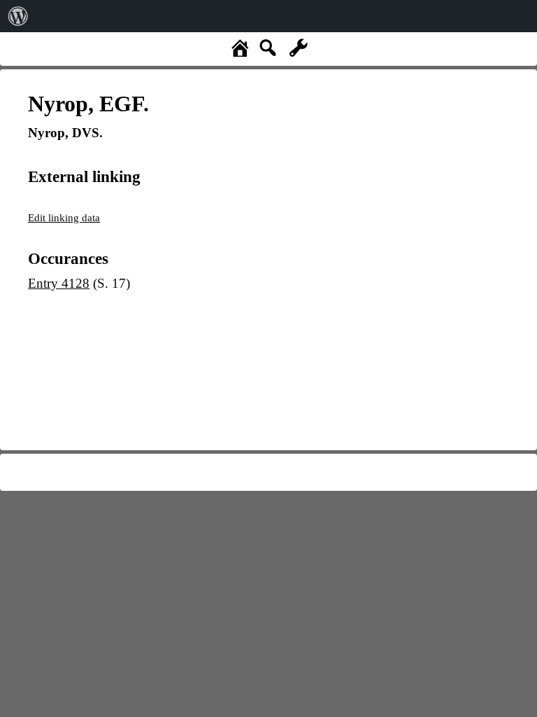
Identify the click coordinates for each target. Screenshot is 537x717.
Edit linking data (64, 217)
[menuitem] (18, 16)
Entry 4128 (59, 283)
